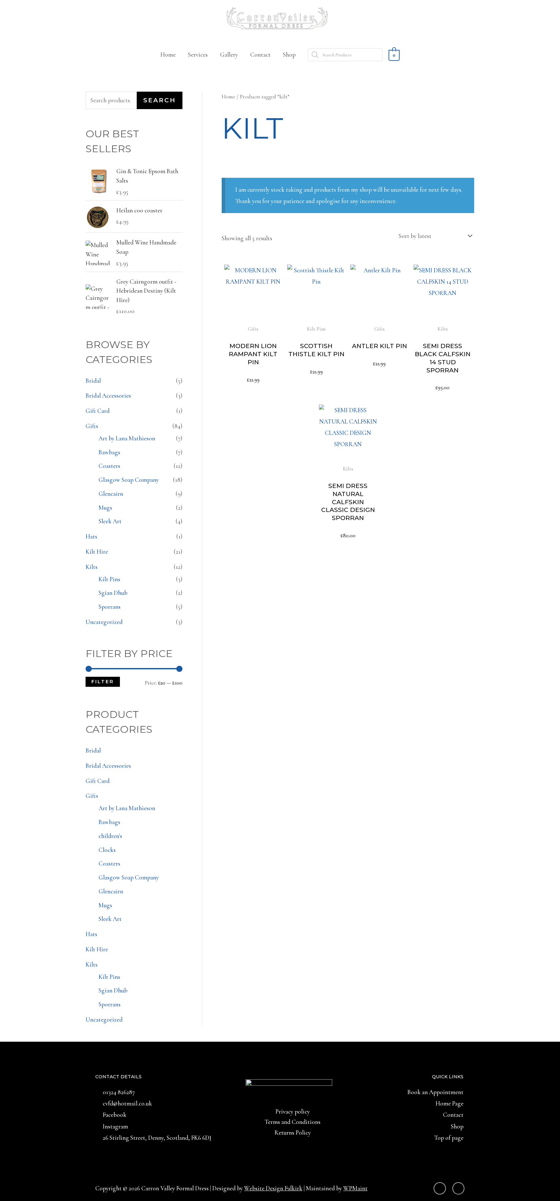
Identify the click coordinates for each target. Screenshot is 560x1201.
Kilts (92, 567)
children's (110, 836)
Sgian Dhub (113, 592)
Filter (102, 682)
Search (159, 100)
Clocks (107, 850)
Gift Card (98, 410)
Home (168, 54)
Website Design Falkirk (273, 1188)
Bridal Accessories (108, 395)
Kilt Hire (97, 551)
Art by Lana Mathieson (127, 438)
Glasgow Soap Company (129, 479)
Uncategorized (104, 622)
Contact (260, 54)
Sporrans (110, 606)
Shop (289, 54)
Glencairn (111, 493)
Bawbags (109, 452)
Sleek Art (110, 521)
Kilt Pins (109, 579)
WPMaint (355, 1188)
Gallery (229, 54)
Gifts (92, 426)
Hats (91, 536)
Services (198, 54)
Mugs (105, 507)
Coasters (109, 466)
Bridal (93, 380)
